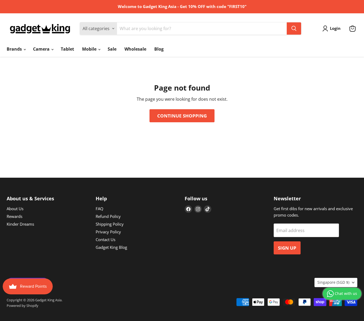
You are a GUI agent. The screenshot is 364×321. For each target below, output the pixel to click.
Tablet (67, 49)
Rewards (14, 216)
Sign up (287, 248)
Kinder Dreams (20, 224)
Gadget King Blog (111, 247)
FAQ (99, 208)
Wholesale (135, 49)
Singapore (333, 282)
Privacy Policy (108, 231)
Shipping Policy (110, 224)
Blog (159, 49)
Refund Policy (108, 216)
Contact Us (105, 239)
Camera (42, 49)
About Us (15, 208)
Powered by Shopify (22, 305)
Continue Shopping (182, 116)
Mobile (90, 49)
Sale (112, 49)
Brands (15, 49)
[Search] (294, 28)
